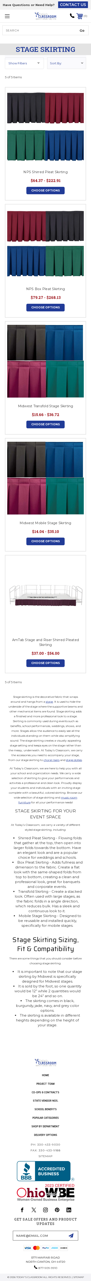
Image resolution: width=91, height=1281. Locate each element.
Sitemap (45, 1156)
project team (45, 1083)
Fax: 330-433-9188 (46, 1150)
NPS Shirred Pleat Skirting (45, 172)
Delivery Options (45, 1135)
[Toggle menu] (13, 16)
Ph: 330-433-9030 (45, 1144)
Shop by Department (46, 1126)
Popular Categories (45, 1117)
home (45, 1075)
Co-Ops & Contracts (45, 1092)
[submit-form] (71, 1235)
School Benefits (46, 1109)
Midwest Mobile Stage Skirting (45, 523)
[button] (24, 63)
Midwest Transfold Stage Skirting (45, 406)
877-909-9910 (47, 1268)
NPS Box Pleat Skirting (45, 289)
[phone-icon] (72, 17)
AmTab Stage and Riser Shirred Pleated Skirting (45, 642)
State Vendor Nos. (45, 1100)
